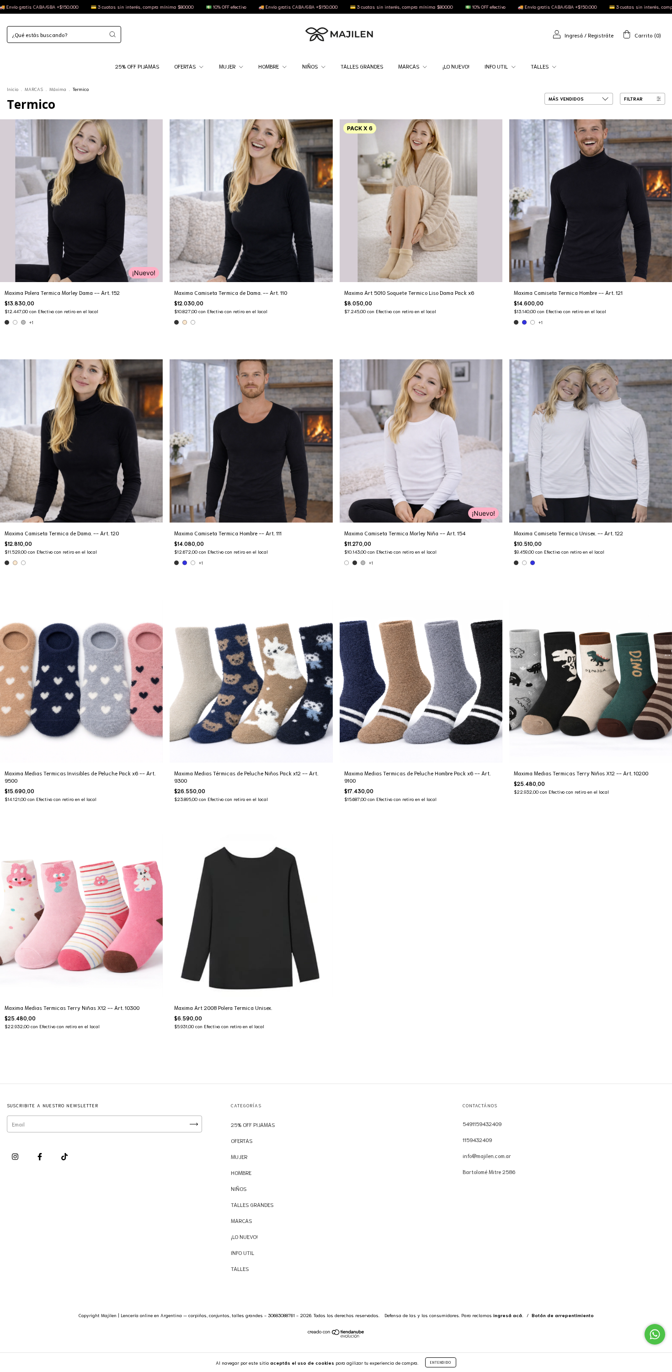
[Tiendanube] (336, 1335)
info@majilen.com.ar (487, 1155)
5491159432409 (482, 1123)
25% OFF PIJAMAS (137, 66)
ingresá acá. (508, 1315)
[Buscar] (112, 34)
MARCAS (409, 66)
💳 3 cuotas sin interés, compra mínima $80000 (263, 7)
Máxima (57, 89)
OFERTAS (185, 66)
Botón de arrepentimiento (563, 1315)
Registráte (600, 35)
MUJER (228, 66)
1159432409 (477, 1139)
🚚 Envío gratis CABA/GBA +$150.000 (159, 7)
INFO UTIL (497, 66)
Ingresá (574, 35)
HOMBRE (269, 66)
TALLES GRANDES (362, 66)
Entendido (440, 1362)
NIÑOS (310, 66)
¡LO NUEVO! (456, 66)
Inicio (12, 89)
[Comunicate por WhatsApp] (655, 1334)
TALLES (540, 66)
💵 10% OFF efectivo (87, 7)
